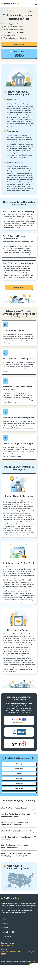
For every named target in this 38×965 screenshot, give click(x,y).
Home (3, 11)
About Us (6, 923)
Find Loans (10, 11)
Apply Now (19, 44)
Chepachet (19, 788)
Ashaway (19, 764)
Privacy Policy (7, 936)
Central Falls (19, 779)
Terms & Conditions (9, 932)
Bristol (19, 774)
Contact (5, 928)
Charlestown (19, 783)
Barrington (19, 769)
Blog (4, 919)
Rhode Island (20, 11)
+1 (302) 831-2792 (7, 945)
